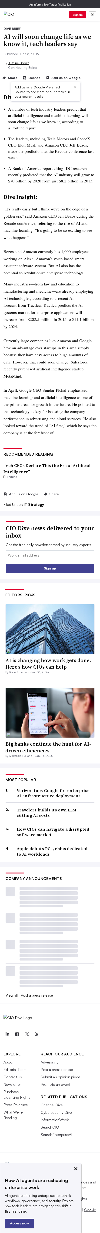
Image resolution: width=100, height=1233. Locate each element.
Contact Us (12, 1077)
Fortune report (23, 128)
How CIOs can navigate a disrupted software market (53, 831)
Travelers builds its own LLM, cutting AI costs (47, 812)
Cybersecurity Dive (56, 1112)
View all (12, 995)
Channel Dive (52, 1105)
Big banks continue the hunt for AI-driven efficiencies (48, 747)
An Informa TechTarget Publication (50, 4)
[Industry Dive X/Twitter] (27, 1034)
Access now (19, 1223)
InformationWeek (55, 1119)
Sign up (78, 14)
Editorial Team (15, 1069)
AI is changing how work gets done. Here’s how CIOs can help (48, 663)
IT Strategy (34, 504)
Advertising (50, 1062)
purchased (26, 369)
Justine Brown (18, 63)
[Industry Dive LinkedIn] (7, 1034)
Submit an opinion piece (60, 1077)
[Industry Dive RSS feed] (36, 1034)
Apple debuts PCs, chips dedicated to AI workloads (52, 851)
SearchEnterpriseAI (56, 1134)
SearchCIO (50, 1127)
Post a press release (37, 995)
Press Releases (15, 1104)
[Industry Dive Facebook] (17, 1034)
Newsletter (12, 1084)
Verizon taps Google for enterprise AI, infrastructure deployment (53, 793)
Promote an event (55, 1084)
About (8, 1062)
